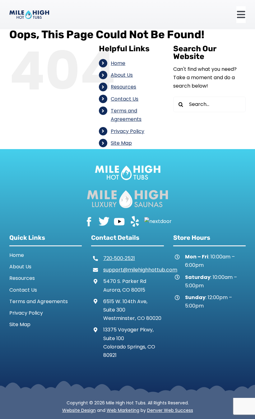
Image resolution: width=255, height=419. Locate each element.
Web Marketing (123, 410)
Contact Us (124, 98)
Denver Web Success (170, 410)
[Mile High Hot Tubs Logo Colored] (29, 12)
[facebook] (89, 221)
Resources (123, 86)
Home (118, 63)
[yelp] (134, 221)
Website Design (79, 410)
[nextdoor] (158, 221)
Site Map (121, 143)
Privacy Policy (127, 131)
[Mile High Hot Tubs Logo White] (127, 163)
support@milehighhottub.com (140, 269)
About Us (122, 75)
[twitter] (104, 221)
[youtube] (119, 221)
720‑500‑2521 (119, 258)
